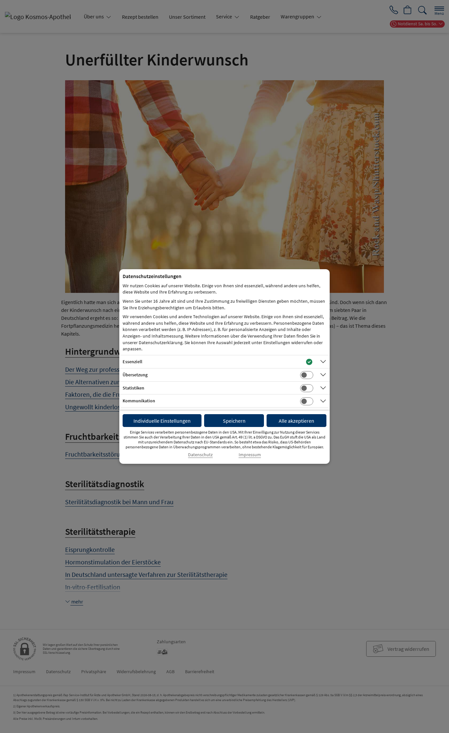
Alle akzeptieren (296, 420)
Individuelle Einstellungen (162, 420)
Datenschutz (200, 455)
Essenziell (132, 362)
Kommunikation (139, 401)
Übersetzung (135, 375)
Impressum (250, 455)
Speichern (234, 420)
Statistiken (133, 388)
